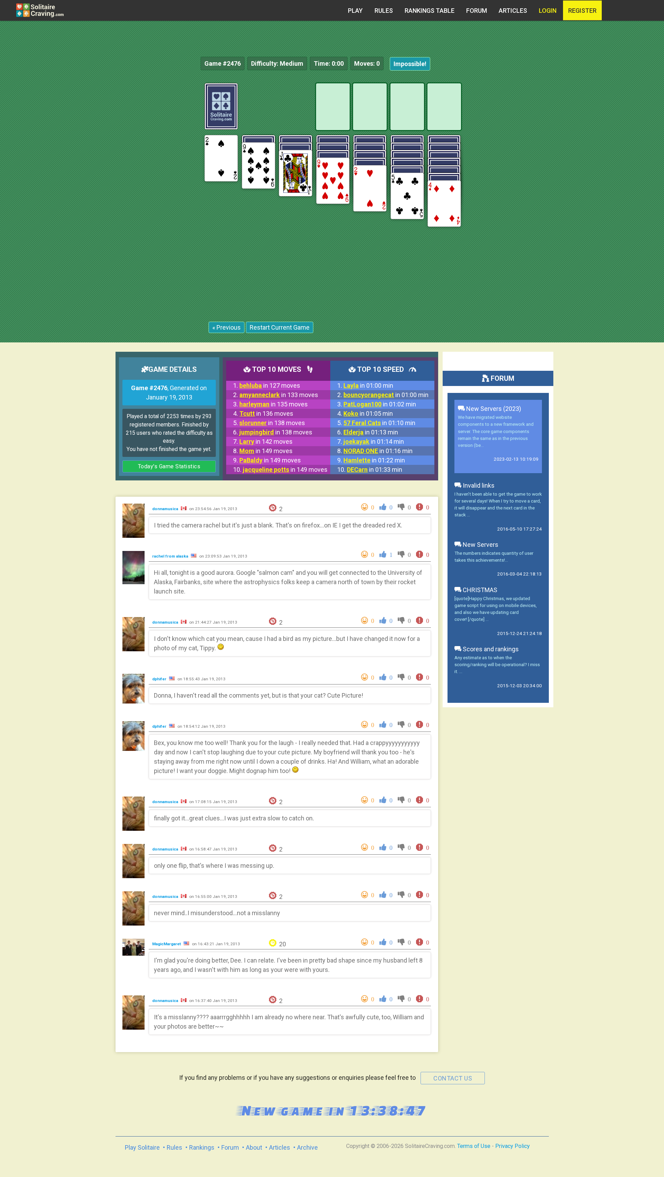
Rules (384, 10)
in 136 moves (266, 413)
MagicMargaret (167, 943)
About (254, 1147)
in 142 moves (266, 441)
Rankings (201, 1147)
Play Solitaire (142, 1147)
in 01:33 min (374, 469)
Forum (476, 10)
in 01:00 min (368, 385)
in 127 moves (269, 385)
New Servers (479, 544)
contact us (452, 1078)
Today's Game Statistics (169, 466)
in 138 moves (272, 422)
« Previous (226, 327)
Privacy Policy (512, 1146)
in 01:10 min (379, 422)
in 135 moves (273, 404)
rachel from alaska (170, 556)
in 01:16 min (378, 450)
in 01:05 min (368, 413)
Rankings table (429, 10)
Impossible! (410, 63)
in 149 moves (266, 450)
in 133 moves (278, 394)
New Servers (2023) (493, 408)
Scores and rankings (490, 649)
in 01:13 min (370, 432)
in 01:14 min (373, 441)
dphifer (159, 679)
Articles (513, 10)
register (582, 10)
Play (355, 10)
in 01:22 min (374, 460)
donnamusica (165, 508)
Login (547, 10)
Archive (307, 1147)
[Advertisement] (612, 187)
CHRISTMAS (479, 590)
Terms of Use (473, 1146)
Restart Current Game (280, 327)
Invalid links (478, 485)
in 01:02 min (379, 404)
